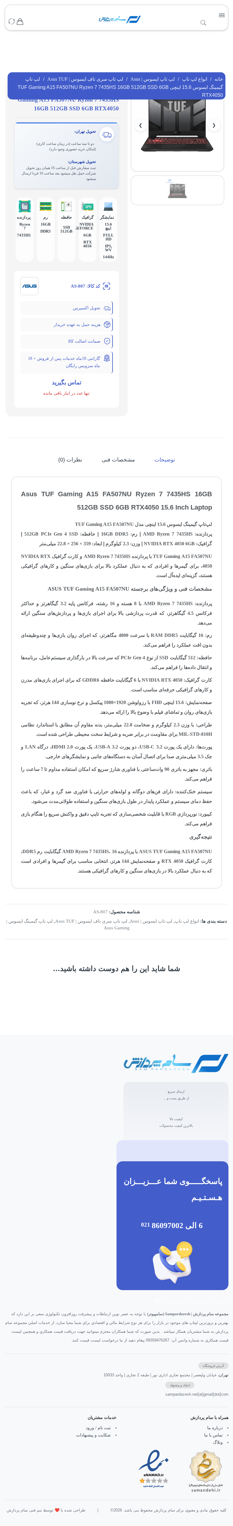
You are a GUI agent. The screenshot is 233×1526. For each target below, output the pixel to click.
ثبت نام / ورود (98, 1428)
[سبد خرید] (20, 22)
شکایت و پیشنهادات (93, 1435)
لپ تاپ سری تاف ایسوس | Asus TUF (85, 79)
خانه (218, 79)
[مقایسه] (11, 22)
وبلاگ (218, 1442)
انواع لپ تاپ (194, 79)
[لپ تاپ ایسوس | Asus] (29, 285)
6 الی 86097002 (177, 1225)
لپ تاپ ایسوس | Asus (152, 79)
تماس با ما (213, 1435)
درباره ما (215, 1428)
